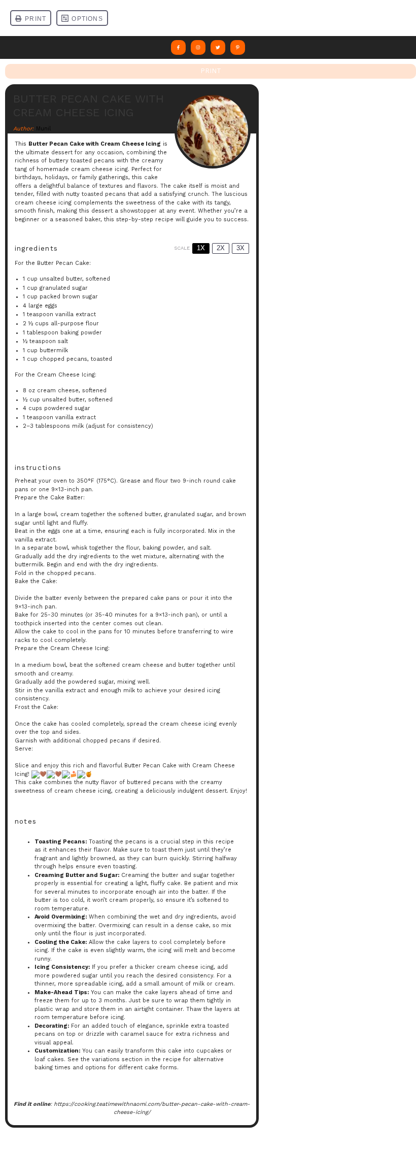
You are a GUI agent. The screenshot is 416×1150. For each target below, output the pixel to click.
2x (221, 248)
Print (210, 71)
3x (240, 248)
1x (201, 248)
